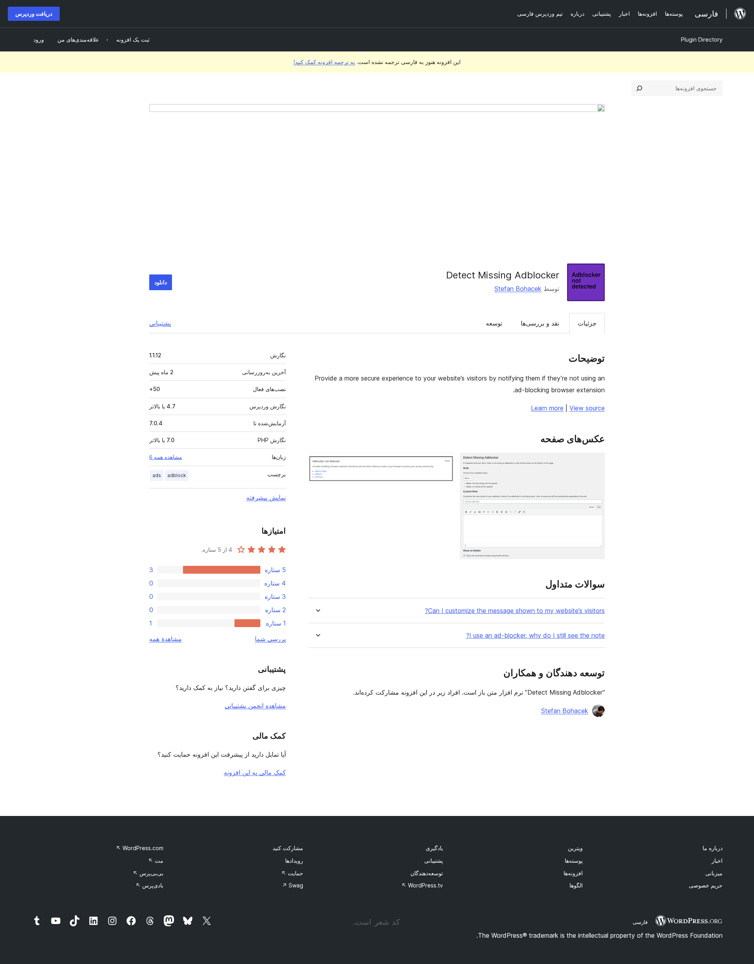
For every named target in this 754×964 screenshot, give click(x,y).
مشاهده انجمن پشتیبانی (255, 706)
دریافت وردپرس (33, 13)
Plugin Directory (702, 39)
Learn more (547, 408)
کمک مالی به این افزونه (255, 772)
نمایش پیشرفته (266, 497)
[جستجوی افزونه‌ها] (639, 88)
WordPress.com (139, 848)
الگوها (576, 885)
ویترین (575, 848)
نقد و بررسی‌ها (540, 323)
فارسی (640, 922)
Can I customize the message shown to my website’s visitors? (515, 611)
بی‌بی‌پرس (148, 873)
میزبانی (714, 873)
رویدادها (294, 860)
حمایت (292, 873)
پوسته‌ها (574, 860)
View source (587, 408)
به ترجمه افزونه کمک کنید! (324, 62)
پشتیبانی (160, 323)
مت (155, 860)
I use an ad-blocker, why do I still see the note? (535, 635)
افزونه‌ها (573, 873)
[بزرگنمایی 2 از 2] (443, 463)
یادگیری (434, 848)
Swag (292, 885)
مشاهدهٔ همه (165, 639)
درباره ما (713, 848)
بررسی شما (270, 639)
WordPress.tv (422, 885)
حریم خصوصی (706, 885)
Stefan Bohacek (518, 289)
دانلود (160, 282)
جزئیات (587, 323)
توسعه (494, 323)
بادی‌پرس (149, 885)
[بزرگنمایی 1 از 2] (594, 463)
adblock (176, 475)
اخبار (717, 860)
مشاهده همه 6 (165, 457)
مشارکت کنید (288, 848)
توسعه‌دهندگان (426, 873)
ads (156, 475)
